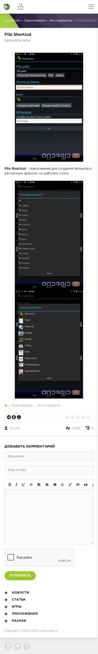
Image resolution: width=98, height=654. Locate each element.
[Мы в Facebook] (26, 645)
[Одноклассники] (14, 417)
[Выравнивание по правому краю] (55, 485)
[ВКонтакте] (9, 417)
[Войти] (20, 7)
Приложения (22, 405)
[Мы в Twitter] (17, 645)
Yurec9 (14, 428)
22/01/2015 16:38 (17, 41)
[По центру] (47, 485)
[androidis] (7, 7)
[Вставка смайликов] (62, 485)
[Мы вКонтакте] (8, 645)
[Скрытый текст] (78, 485)
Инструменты (49, 405)
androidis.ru (49, 631)
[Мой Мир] (19, 417)
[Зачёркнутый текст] (31, 485)
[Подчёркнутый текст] (23, 485)
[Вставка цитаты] (86, 485)
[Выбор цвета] (70, 485)
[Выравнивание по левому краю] (39, 485)
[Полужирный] (9, 485)
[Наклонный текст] (16, 485)
